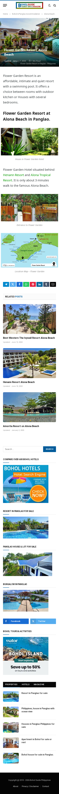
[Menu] (5, 5)
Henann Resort (13, 175)
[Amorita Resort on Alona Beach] (29, 407)
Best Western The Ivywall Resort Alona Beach (29, 337)
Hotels (26, 684)
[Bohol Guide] (29, 5)
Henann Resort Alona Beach (19, 382)
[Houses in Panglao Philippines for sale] (11, 727)
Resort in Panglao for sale (34, 693)
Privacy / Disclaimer (30, 786)
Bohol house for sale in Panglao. (37, 754)
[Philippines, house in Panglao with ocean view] (11, 712)
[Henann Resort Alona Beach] (29, 363)
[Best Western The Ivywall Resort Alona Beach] (29, 319)
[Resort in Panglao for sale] (11, 696)
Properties (11, 684)
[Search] (54, 5)
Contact (45, 786)
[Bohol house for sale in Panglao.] (11, 758)
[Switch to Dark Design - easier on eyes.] (49, 5)
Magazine (39, 684)
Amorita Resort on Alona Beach (21, 426)
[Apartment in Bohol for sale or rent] (11, 742)
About (15, 786)
